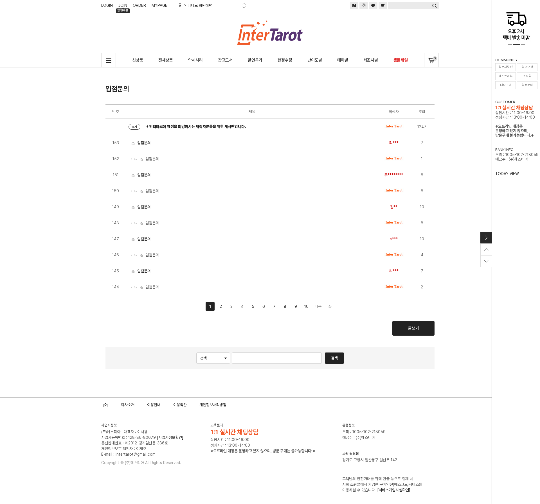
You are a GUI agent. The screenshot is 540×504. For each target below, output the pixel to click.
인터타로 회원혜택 (198, 5)
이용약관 (180, 405)
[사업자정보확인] (170, 437)
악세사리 (195, 60)
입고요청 (527, 67)
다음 (318, 306)
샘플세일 (400, 60)
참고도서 (225, 60)
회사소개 (127, 405)
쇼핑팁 (527, 76)
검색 (334, 358)
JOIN (123, 6)
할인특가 (255, 60)
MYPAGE (159, 5)
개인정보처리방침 (212, 405)
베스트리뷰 (506, 76)
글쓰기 (413, 328)
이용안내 (154, 405)
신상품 (137, 60)
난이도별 (314, 60)
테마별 (342, 60)
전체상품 (165, 60)
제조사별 (370, 60)
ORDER (139, 5)
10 (306, 306)
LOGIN (107, 5)
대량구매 (505, 85)
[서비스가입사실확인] (393, 490)
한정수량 (285, 60)
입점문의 (527, 85)
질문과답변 (506, 67)
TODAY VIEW (507, 173)
